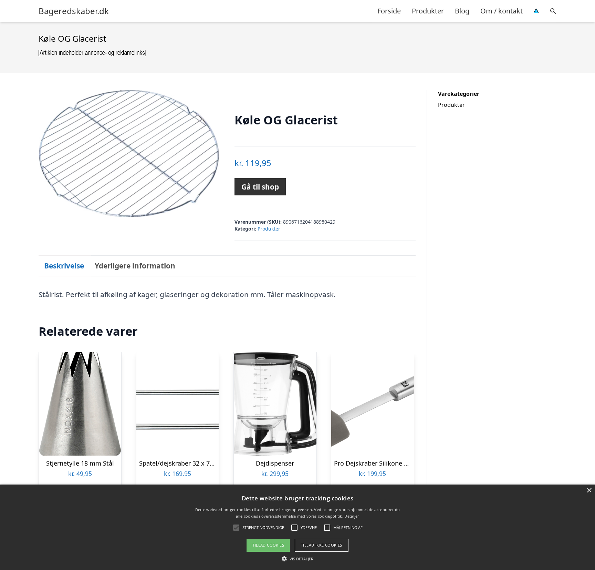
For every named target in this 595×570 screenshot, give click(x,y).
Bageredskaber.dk (74, 11)
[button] (297, 558)
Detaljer (351, 516)
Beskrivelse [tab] (64, 266)
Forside (389, 11)
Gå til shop (260, 187)
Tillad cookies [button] (268, 545)
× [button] (589, 490)
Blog (462, 11)
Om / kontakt (501, 11)
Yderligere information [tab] (135, 266)
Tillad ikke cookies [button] (321, 545)
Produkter (428, 11)
